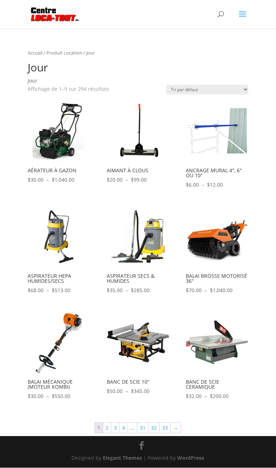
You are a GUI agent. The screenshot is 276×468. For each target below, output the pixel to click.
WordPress (190, 457)
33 (165, 427)
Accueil (35, 53)
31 (143, 427)
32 (154, 427)
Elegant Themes (122, 457)
